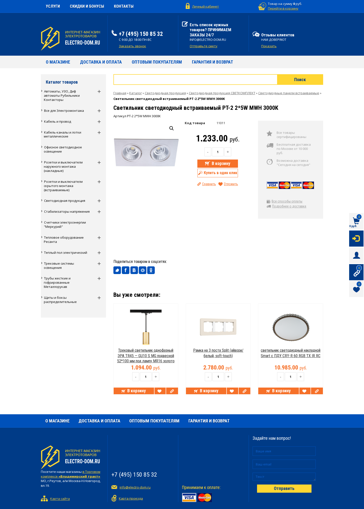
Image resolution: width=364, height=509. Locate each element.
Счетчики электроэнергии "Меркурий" (65, 224)
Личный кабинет (205, 6)
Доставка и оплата (101, 62)
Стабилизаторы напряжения (67, 211)
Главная (119, 93)
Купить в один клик (220, 172)
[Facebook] (126, 270)
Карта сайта (60, 499)
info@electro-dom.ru (135, 487)
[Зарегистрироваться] (356, 255)
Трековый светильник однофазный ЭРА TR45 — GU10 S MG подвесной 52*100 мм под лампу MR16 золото (146, 355)
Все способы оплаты (287, 201)
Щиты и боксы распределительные (60, 299)
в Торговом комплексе (70, 474)
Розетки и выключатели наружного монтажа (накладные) (63, 166)
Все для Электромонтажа (64, 110)
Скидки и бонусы (87, 6)
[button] (171, 128)
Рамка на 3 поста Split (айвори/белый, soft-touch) (218, 353)
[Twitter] (117, 270)
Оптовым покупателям (157, 62)
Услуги (53, 6)
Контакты (123, 6)
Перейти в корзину (283, 8)
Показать (269, 46)
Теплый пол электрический (65, 252)
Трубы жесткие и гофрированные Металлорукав (57, 282)
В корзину (221, 163)
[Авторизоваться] (356, 238)
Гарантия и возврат (212, 62)
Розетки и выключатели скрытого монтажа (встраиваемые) (63, 185)
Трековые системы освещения (59, 265)
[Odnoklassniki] (151, 270)
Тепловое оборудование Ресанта (64, 239)
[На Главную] (72, 39)
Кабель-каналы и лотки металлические (62, 134)
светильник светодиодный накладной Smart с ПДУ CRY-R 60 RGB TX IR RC (290, 353)
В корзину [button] (136, 390)
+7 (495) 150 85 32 (141, 34)
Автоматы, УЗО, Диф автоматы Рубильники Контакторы (62, 95)
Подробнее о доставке (289, 206)
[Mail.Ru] (143, 270)
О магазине (58, 62)
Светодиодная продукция (64, 200)
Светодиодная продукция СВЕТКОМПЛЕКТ (222, 93)
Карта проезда (131, 498)
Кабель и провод (57, 121)
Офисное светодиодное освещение (63, 149)
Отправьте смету (203, 46)
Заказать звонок (132, 46)
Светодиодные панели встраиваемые (288, 93)
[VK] (134, 270)
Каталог (135, 93)
